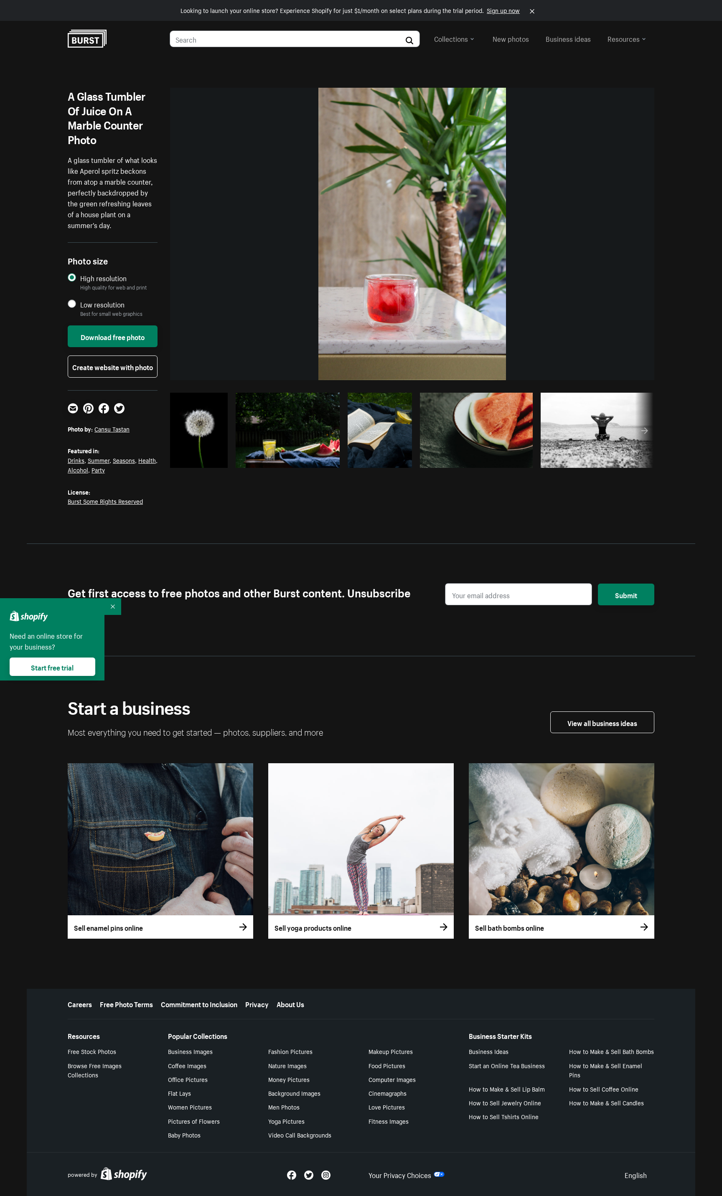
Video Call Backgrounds (299, 1134)
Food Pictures (387, 1065)
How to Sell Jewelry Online (505, 1102)
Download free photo (113, 336)
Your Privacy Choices (400, 1174)
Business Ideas (488, 1051)
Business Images (190, 1051)
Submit (626, 594)
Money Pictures (289, 1079)
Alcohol (78, 469)
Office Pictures (188, 1079)
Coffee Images (187, 1065)
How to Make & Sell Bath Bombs (611, 1051)
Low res (205, 459)
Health (147, 460)
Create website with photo (112, 366)
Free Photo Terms (126, 1003)
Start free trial (52, 666)
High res (282, 459)
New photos (511, 38)
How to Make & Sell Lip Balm (507, 1088)
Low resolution (102, 304)
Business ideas (568, 38)
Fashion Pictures (290, 1051)
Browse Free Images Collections (95, 1070)
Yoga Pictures (286, 1120)
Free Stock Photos (92, 1051)
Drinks (76, 460)
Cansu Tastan (112, 428)
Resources (624, 38)
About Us (290, 1003)
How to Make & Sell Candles (606, 1102)
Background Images (294, 1092)
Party (98, 469)
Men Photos (284, 1106)
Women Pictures (190, 1106)
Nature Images (287, 1065)
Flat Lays (179, 1092)
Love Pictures (387, 1106)
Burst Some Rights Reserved (105, 500)
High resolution (103, 278)
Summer (98, 460)
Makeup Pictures (391, 1051)
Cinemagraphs (388, 1092)
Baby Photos (184, 1134)
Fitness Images (389, 1120)
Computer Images (392, 1079)
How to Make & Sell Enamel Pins (605, 1070)
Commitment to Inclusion (199, 1003)
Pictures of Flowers (194, 1120)
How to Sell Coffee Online (603, 1088)
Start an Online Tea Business (507, 1065)
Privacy (257, 1003)
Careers (80, 1003)
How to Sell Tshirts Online (504, 1116)
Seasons (124, 460)
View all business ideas (602, 722)
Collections (451, 38)
